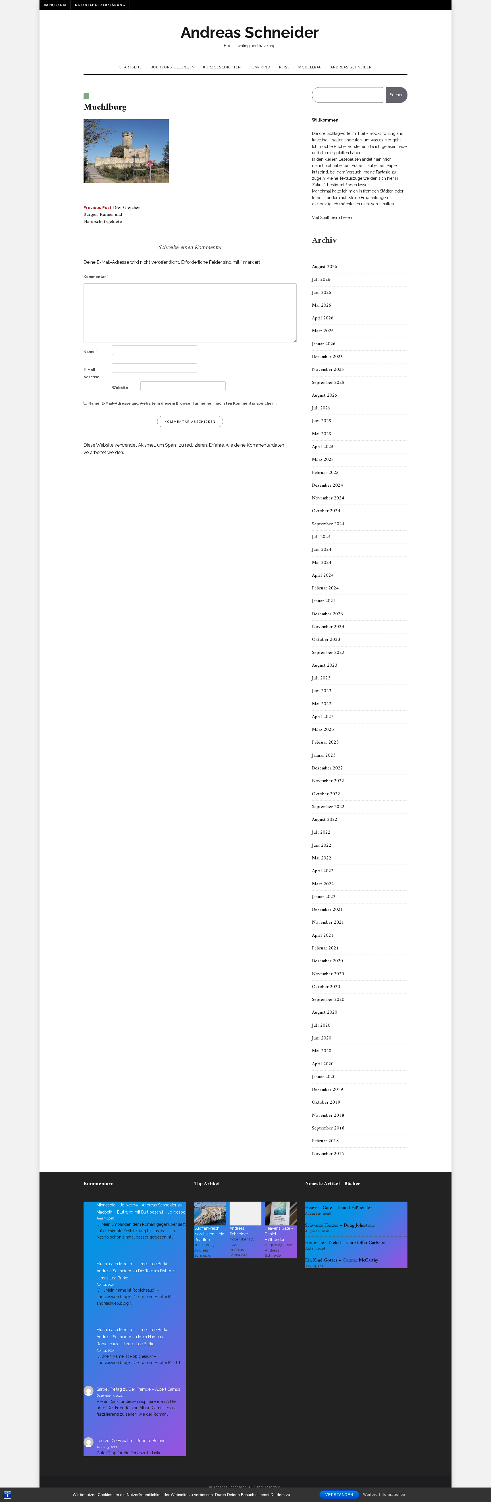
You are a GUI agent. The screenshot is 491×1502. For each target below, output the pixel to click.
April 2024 (323, 575)
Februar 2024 (325, 588)
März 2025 (323, 459)
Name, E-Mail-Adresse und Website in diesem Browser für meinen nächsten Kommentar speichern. (182, 403)
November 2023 (328, 627)
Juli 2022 (321, 832)
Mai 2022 (321, 858)
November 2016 (328, 1154)
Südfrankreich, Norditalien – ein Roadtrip (209, 1234)
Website (120, 388)
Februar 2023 (325, 742)
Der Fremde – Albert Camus (154, 1389)
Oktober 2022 (326, 794)
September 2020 (328, 999)
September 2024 (328, 524)
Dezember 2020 (327, 961)
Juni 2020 (321, 1038)
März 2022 (323, 884)
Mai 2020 (321, 1051)
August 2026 (324, 267)
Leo (100, 1440)
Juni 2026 (321, 292)
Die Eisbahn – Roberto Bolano (138, 1440)
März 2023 (323, 729)
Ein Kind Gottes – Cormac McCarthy (341, 1260)
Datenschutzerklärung (100, 5)
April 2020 (323, 1064)
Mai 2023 (321, 704)
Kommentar (96, 277)
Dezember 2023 (327, 614)
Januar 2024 (324, 601)
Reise (284, 67)
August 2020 (324, 1012)
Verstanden (339, 1495)
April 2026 (323, 318)
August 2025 (324, 395)
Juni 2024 (321, 549)
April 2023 (323, 717)
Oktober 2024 (326, 511)
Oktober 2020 (326, 987)
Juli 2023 (321, 678)
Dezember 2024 (327, 485)
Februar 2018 (325, 1141)
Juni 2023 (321, 691)
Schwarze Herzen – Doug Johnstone (340, 1225)
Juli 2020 (321, 1025)
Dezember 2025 (327, 357)
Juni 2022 (321, 845)
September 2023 (328, 653)
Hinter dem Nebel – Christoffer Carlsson (345, 1243)
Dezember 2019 (327, 1089)
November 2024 (328, 498)
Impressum (55, 5)
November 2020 (328, 974)
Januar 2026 (324, 344)
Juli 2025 (321, 408)
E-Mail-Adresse (93, 373)
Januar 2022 (324, 897)
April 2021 (323, 935)
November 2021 (328, 922)
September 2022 (328, 807)
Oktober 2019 (326, 1102)
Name (90, 352)
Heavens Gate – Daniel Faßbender (338, 1208)
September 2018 (328, 1128)
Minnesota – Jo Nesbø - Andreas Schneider (136, 1205)
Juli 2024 (321, 537)
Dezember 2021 (327, 909)
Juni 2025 (321, 421)
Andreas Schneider (250, 32)
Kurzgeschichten (222, 67)
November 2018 (328, 1115)
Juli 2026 (321, 279)
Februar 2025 (325, 472)
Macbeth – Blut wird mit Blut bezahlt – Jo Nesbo (141, 1212)
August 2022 (324, 819)
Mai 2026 (321, 305)
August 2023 (324, 665)
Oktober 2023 (326, 639)
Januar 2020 (324, 1077)
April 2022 (323, 871)
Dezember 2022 (327, 768)
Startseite (130, 67)
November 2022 (328, 781)
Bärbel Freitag (109, 1389)
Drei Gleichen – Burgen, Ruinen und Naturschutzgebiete (114, 215)
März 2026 (323, 331)
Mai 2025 (321, 434)
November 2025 (328, 369)
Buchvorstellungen (173, 67)
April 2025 (323, 447)
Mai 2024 (321, 562)
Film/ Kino (260, 67)
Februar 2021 (325, 948)
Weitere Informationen (384, 1494)
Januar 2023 (324, 755)
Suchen (396, 95)
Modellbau (310, 67)
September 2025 (328, 382)
